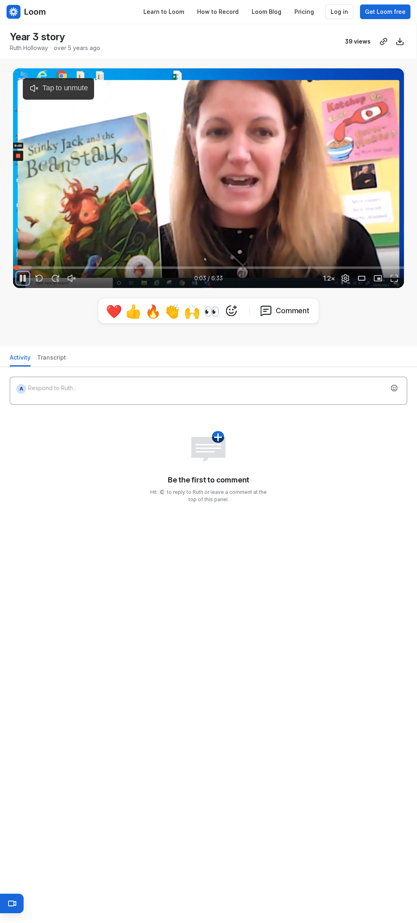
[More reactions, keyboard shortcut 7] (231, 311)
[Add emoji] (394, 388)
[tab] (20, 360)
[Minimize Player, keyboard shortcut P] (377, 278)
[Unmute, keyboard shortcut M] (71, 278)
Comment (292, 310)
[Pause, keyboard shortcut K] (22, 278)
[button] (22, 263)
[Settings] (345, 278)
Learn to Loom (163, 11)
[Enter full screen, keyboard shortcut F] (394, 278)
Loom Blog (266, 11)
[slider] (208, 267)
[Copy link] (383, 41)
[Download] (399, 41)
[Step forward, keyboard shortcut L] (55, 278)
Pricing (304, 11)
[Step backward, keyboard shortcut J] (39, 278)
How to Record (218, 11)
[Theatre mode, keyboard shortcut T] (361, 278)
